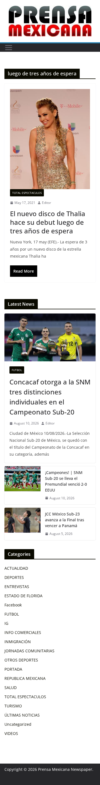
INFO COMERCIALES (22, 632)
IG (6, 623)
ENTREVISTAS (16, 586)
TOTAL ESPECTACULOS (27, 193)
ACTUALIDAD (16, 568)
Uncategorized (17, 724)
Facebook (13, 605)
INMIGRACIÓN (17, 641)
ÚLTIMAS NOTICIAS (22, 715)
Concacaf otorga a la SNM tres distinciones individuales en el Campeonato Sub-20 (50, 396)
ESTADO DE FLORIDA (23, 595)
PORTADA (13, 669)
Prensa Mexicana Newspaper (65, 769)
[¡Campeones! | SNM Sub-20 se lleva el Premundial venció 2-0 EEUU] (22, 485)
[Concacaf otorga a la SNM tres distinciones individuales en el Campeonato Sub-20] (50, 337)
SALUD (10, 687)
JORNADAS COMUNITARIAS (29, 650)
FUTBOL (17, 370)
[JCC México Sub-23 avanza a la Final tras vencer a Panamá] (22, 524)
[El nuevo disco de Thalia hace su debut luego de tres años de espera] (50, 139)
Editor (46, 202)
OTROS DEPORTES (21, 660)
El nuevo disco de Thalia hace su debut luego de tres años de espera (47, 222)
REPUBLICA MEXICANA (25, 678)
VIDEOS (11, 733)
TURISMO (13, 706)
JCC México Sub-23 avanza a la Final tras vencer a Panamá (64, 519)
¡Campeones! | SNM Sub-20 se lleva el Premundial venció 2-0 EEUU (66, 481)
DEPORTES (14, 577)
